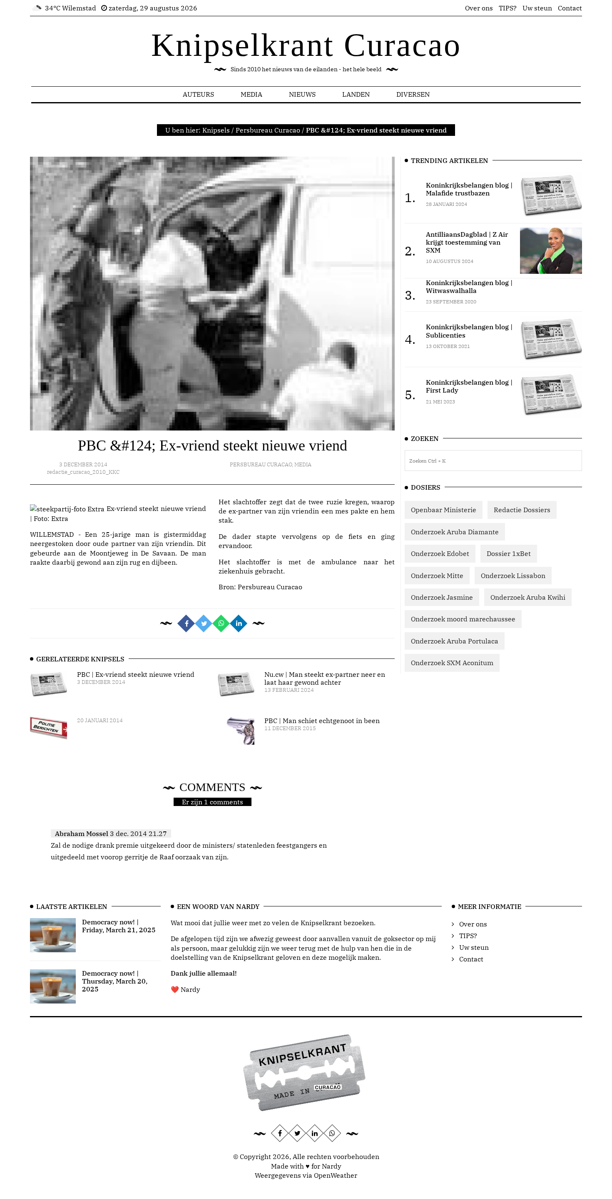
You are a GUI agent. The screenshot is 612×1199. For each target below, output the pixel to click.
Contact (570, 8)
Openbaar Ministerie (443, 510)
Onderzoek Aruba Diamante (455, 532)
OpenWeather (335, 1175)
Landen (356, 94)
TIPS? (508, 8)
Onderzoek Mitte (437, 575)
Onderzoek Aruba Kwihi (527, 597)
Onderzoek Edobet (440, 553)
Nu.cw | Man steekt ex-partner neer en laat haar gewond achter (324, 678)
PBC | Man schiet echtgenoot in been (322, 720)
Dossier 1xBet (509, 553)
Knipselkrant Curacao (306, 45)
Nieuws (302, 94)
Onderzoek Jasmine (442, 597)
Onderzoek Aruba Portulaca (454, 641)
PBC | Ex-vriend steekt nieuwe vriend (135, 674)
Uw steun (537, 8)
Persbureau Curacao (268, 130)
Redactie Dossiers (522, 510)
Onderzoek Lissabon (513, 575)
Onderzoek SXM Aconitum (452, 662)
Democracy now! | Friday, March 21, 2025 (119, 926)
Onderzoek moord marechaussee (463, 619)
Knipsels (216, 130)
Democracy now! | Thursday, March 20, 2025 (114, 981)
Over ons (479, 8)
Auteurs (198, 94)
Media (251, 94)
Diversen (413, 94)
